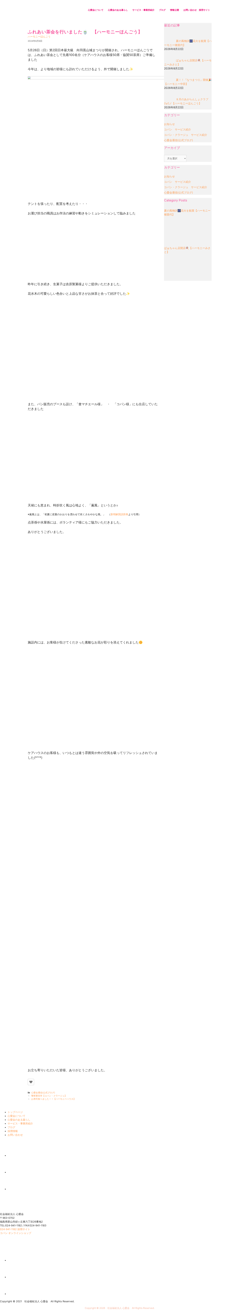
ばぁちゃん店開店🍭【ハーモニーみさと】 (187, 250)
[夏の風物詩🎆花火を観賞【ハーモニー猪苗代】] (176, 230)
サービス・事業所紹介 (143, 10)
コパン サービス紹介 (177, 129)
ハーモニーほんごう (39, 36)
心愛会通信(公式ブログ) (43, 1092)
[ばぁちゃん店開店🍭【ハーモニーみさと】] (176, 268)
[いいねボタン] (31, 1082)
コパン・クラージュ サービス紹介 (185, 134)
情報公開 (174, 10)
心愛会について (96, 10)
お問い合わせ (190, 10)
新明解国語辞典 (119, 514)
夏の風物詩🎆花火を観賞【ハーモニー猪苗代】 (187, 212)
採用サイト (204, 10)
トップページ (15, 1112)
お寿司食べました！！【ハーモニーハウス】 (53, 1099)
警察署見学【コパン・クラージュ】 (49, 1096)
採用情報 (13, 1131)
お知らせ (169, 124)
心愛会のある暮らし (118, 10)
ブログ (162, 10)
